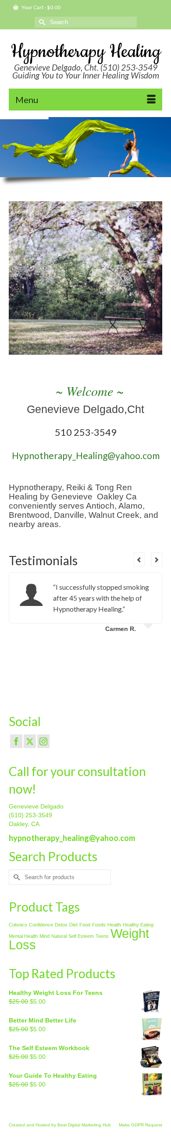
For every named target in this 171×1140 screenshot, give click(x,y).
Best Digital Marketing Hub (84, 1124)
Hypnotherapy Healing (86, 52)
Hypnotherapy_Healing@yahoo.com (86, 455)
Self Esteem (81, 936)
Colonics (18, 924)
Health (114, 924)
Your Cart (41, 7)
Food (84, 924)
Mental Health (23, 936)
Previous (16, 280)
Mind (44, 936)
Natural (59, 936)
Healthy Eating (138, 924)
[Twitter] (30, 741)
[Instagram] (43, 741)
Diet (73, 924)
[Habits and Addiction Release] (85, 278)
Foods (99, 924)
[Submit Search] (41, 22)
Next (154, 280)
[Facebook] (16, 741)
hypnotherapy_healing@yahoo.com (72, 838)
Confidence (41, 924)
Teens (102, 936)
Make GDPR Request (140, 1124)
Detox (61, 924)
